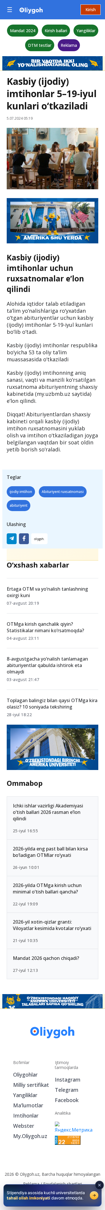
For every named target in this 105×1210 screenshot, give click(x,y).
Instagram (67, 1079)
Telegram (66, 1089)
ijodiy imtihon (21, 491)
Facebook (66, 1100)
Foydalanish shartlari (62, 1184)
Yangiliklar (85, 30)
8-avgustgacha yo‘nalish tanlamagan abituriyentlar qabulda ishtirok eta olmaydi (47, 665)
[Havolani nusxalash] (39, 538)
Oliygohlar (25, 1074)
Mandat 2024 (22, 30)
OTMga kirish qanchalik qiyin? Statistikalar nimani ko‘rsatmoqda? (45, 627)
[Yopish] (99, 1185)
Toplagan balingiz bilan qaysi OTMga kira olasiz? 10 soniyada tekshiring (52, 703)
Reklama (69, 45)
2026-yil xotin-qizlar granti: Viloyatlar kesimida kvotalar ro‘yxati (52, 924)
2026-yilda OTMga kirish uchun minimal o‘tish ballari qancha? (47, 888)
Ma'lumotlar (28, 1105)
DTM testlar (39, 45)
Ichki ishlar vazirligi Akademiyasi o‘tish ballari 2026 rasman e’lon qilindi (48, 812)
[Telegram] (12, 538)
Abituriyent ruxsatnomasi (63, 491)
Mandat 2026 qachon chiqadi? (46, 958)
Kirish (90, 9)
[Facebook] (24, 538)
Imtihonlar (25, 1115)
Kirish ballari (56, 30)
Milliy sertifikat (31, 1084)
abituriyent (18, 505)
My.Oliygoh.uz (30, 1135)
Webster (23, 1125)
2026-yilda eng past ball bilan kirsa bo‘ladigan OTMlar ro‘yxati (50, 851)
